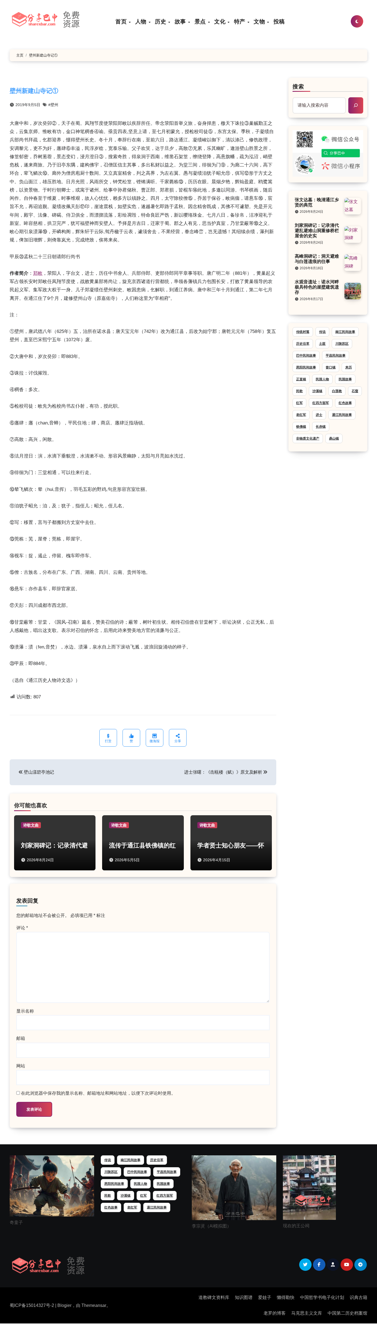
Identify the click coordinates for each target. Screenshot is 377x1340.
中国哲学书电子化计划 (322, 1297)
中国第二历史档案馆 (347, 1313)
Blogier (64, 1305)
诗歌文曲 (31, 825)
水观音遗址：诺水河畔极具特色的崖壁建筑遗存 (317, 287)
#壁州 (53, 105)
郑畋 (38, 273)
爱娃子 (264, 1297)
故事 (181, 21)
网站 (20, 1066)
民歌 (299, 391)
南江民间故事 (345, 332)
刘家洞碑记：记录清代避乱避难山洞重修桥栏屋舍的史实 (317, 230)
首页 (121, 21)
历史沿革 (302, 344)
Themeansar (93, 1305)
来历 (348, 367)
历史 (161, 21)
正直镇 (301, 379)
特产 (240, 21)
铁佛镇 (301, 427)
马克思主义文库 (306, 1313)
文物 (260, 21)
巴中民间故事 (306, 355)
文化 (220, 21)
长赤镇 (321, 427)
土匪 (322, 344)
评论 (22, 927)
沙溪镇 (317, 391)
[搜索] (355, 105)
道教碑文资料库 (213, 1297)
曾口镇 (331, 367)
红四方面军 (320, 403)
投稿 (279, 21)
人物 (141, 21)
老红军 (301, 415)
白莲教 (337, 391)
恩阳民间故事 (306, 367)
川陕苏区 (342, 344)
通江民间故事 (342, 415)
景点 (201, 21)
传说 (322, 332)
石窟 (355, 391)
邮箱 (20, 1038)
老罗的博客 (275, 1313)
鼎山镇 (334, 438)
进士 (319, 415)
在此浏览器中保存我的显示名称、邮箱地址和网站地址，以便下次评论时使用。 (98, 1093)
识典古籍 (358, 1297)
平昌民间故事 (336, 355)
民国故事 (345, 379)
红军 (299, 403)
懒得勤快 (285, 1297)
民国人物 (322, 379)
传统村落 (302, 332)
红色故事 (345, 403)
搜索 (298, 87)
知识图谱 (244, 1297)
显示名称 (25, 1011)
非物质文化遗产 (307, 438)
